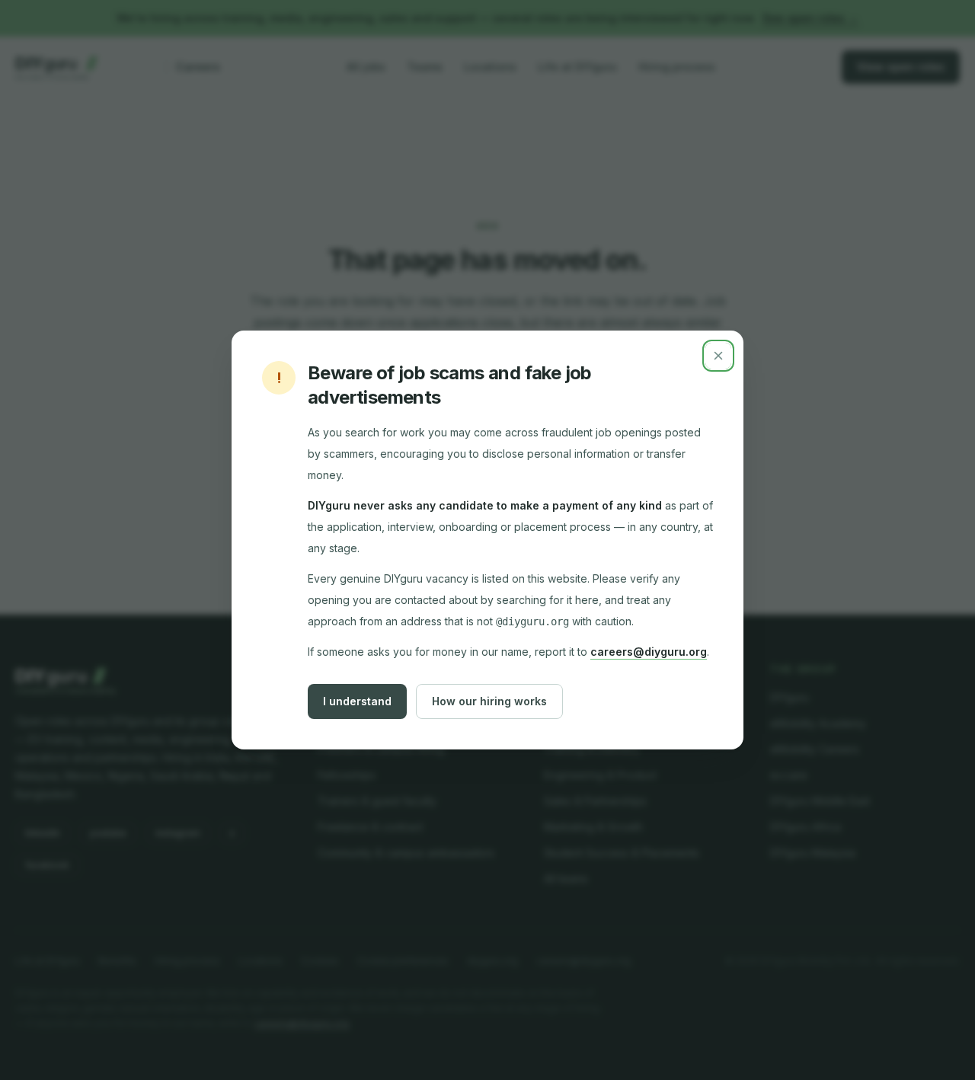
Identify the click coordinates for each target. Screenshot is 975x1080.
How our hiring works (489, 701)
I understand (357, 701)
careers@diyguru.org (648, 651)
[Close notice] (718, 356)
